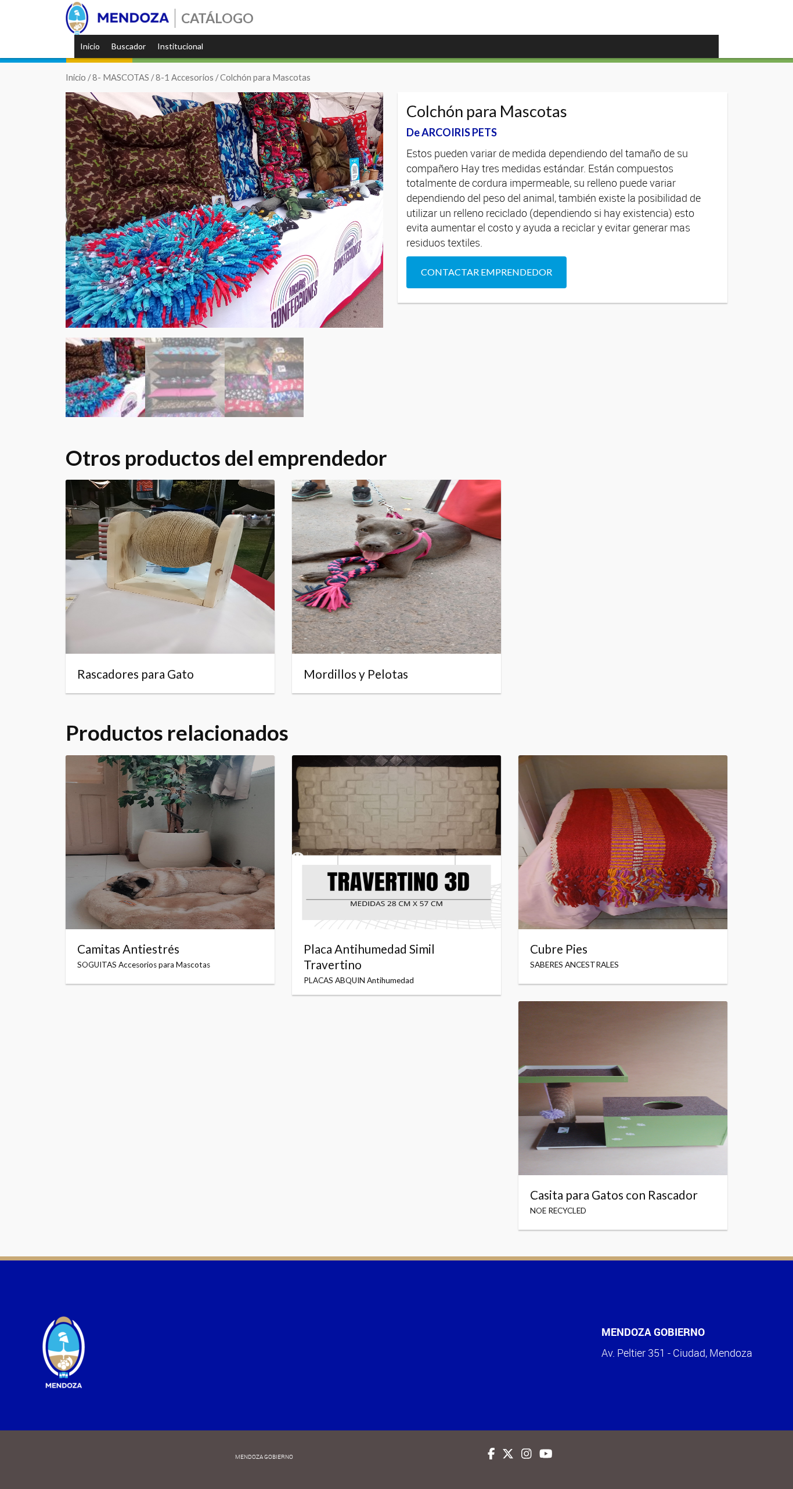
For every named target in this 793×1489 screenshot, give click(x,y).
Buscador (128, 46)
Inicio (90, 46)
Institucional (180, 46)
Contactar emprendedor (486, 271)
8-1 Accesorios (185, 77)
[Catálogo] (117, 18)
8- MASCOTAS (120, 77)
